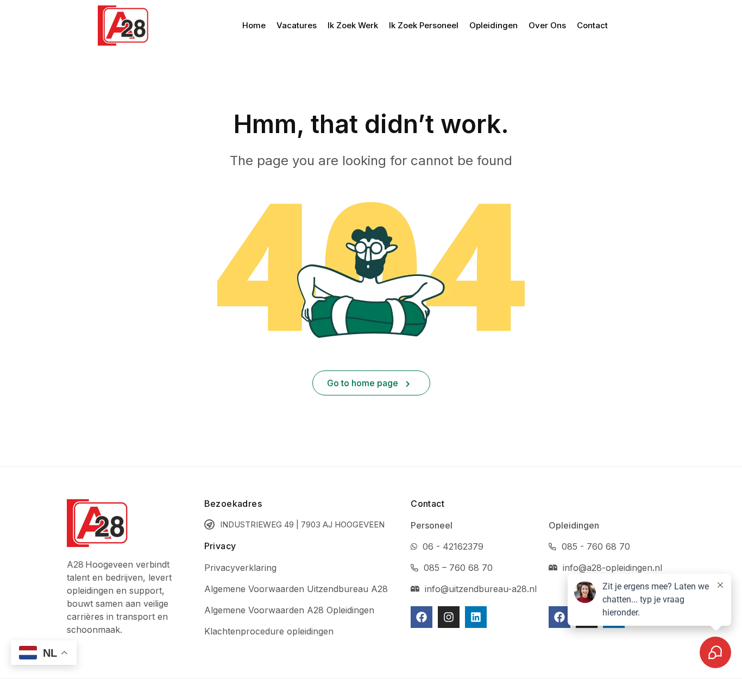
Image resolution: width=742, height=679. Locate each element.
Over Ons (547, 25)
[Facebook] (421, 617)
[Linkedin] (476, 617)
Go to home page (363, 383)
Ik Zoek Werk (353, 25)
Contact (592, 25)
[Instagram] (449, 617)
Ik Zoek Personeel (423, 25)
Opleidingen (493, 25)
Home (254, 25)
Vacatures (296, 25)
